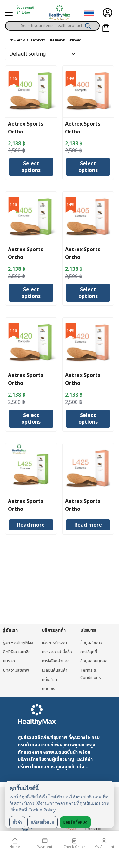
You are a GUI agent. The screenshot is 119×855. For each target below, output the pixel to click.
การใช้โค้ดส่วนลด (56, 661)
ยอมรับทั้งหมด (75, 822)
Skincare (75, 40)
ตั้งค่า (17, 822)
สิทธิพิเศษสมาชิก (17, 652)
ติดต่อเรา (49, 689)
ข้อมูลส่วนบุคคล (94, 661)
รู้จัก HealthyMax (18, 643)
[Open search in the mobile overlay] (52, 23)
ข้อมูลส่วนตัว (91, 643)
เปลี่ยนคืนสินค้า (54, 670)
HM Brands (57, 40)
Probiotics (38, 40)
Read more (31, 525)
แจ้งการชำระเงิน (54, 643)
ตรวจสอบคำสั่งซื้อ (57, 652)
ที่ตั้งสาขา (49, 679)
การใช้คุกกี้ (88, 652)
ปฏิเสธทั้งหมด (42, 822)
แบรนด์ (9, 661)
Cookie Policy (41, 810)
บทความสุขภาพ (16, 670)
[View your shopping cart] (106, 28)
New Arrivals (19, 40)
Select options (31, 167)
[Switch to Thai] (89, 13)
